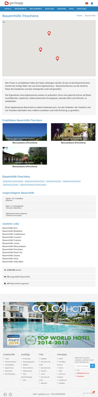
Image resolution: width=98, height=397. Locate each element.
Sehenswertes (27, 371)
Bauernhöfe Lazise (11, 243)
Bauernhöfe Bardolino (12, 231)
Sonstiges (82, 9)
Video (60, 371)
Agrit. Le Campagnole (14, 207)
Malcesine (44, 383)
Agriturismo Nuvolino (53, 181)
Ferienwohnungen (10, 362)
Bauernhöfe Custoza (11, 240)
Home (79, 16)
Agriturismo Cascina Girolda (13, 181)
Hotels (8, 9)
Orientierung (62, 380)
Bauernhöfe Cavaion (11, 237)
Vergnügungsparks (29, 362)
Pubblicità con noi (83, 373)
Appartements (9, 368)
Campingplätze (9, 365)
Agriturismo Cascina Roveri (34, 181)
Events (61, 368)
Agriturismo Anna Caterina (16, 214)
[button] (49, 33)
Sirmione (43, 371)
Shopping (61, 9)
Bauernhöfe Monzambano (14, 246)
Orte (71, 9)
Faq (78, 370)
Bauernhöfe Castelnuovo (13, 234)
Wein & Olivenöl (28, 368)
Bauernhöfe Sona (10, 258)
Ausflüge (49, 9)
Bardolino (44, 358)
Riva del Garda (45, 368)
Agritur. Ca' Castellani (14, 199)
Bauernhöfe (8, 371)
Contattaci (80, 376)
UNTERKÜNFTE (20, 9)
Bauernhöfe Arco (10, 228)
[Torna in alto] (91, 390)
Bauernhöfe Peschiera (12, 249)
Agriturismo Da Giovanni (71, 181)
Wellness (26, 365)
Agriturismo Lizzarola (10, 185)
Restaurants (36, 9)
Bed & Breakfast (10, 374)
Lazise (43, 374)
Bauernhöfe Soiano (11, 255)
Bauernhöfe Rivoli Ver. (12, 252)
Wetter (61, 358)
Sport (24, 380)
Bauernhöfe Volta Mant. (13, 262)
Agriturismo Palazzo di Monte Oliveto (33, 185)
